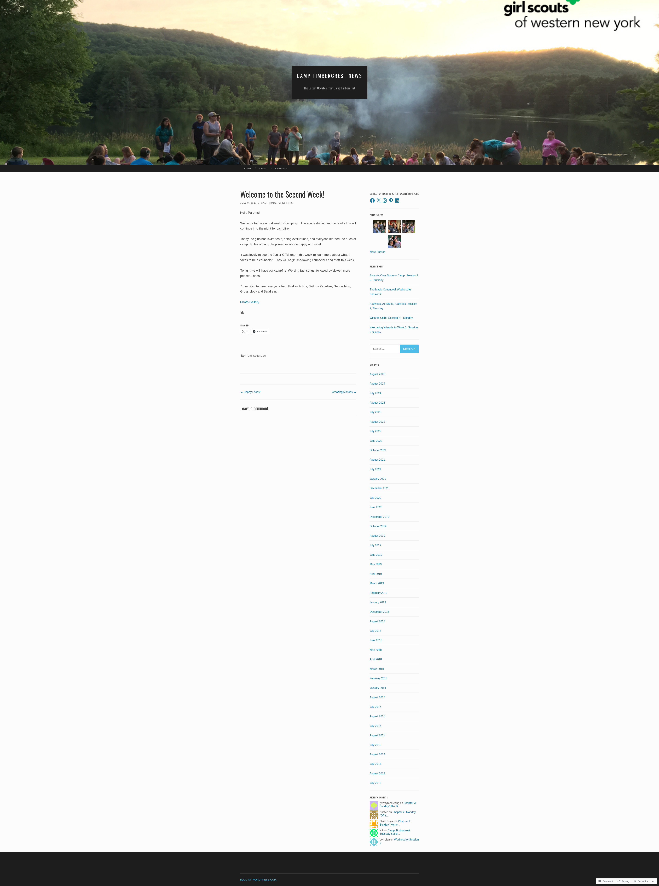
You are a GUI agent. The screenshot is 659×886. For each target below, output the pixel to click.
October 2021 (378, 450)
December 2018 (379, 611)
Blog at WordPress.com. (258, 879)
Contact (281, 168)
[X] (378, 200)
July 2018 (375, 630)
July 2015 (375, 745)
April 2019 (376, 573)
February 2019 (378, 592)
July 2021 (375, 469)
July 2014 (375, 763)
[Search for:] (394, 349)
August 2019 (377, 535)
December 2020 (379, 488)
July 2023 (375, 412)
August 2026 (377, 374)
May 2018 (376, 649)
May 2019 (376, 564)
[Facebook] (372, 200)
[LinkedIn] (397, 200)
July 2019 (375, 545)
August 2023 (377, 402)
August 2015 (377, 735)
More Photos (377, 251)
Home (247, 168)
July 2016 (375, 725)
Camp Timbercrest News (329, 75)
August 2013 (377, 773)
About (263, 168)
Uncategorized (257, 355)
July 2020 (375, 497)
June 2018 (376, 640)
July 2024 (375, 393)
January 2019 (378, 602)
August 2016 (377, 716)
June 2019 (376, 554)
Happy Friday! (250, 392)
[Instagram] (385, 200)
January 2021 (378, 478)
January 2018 (378, 687)
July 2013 (375, 782)
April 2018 (376, 659)
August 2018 (377, 621)
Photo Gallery (250, 302)
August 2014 (377, 754)
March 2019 (377, 583)
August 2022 (377, 421)
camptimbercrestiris (277, 202)
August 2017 (377, 697)
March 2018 (377, 668)
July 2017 (375, 706)
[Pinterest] (391, 200)
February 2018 (378, 678)
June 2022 (376, 440)
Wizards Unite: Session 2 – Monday (391, 317)
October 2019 (378, 526)
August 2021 (377, 459)
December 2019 (379, 516)
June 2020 (376, 507)
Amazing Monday (344, 392)
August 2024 (377, 383)
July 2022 (375, 431)
